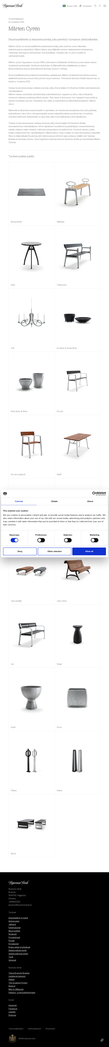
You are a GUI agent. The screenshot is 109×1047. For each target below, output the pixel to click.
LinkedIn (12, 1012)
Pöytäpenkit (14, 944)
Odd (13, 284)
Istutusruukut (14, 921)
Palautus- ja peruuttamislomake (22, 993)
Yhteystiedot (50, 1029)
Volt (12, 348)
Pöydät (11, 941)
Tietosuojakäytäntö (16, 1029)
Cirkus (14, 790)
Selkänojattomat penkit (18, 954)
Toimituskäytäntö (34, 1029)
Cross (59, 727)
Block (13, 853)
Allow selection (54, 551)
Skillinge (60, 221)
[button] (94, 6)
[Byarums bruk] (13, 6)
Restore (12, 986)
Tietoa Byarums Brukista (19, 973)
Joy (12, 664)
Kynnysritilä (16, 221)
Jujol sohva (62, 601)
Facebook (13, 1009)
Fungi (59, 664)
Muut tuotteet (14, 931)
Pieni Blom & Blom (19, 411)
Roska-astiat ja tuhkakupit (19, 947)
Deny (20, 551)
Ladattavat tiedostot (17, 976)
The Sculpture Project (18, 983)
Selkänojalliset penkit (18, 950)
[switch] (41, 540)
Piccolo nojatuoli (18, 474)
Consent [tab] (19, 501)
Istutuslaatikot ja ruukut (18, 918)
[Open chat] (102, 1040)
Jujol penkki (16, 601)
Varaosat (12, 960)
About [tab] (90, 501)
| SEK (72, 6)
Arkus (59, 790)
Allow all (89, 551)
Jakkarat (12, 924)
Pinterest (12, 1015)
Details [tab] (54, 501)
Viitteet (11, 979)
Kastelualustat (14, 928)
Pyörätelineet (14, 937)
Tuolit (11, 957)
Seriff (59, 474)
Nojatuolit (13, 934)
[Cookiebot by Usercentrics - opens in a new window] (94, 494)
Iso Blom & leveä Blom (67, 348)
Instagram (13, 1005)
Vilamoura (61, 284)
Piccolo (60, 411)
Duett (13, 727)
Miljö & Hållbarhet (16, 989)
